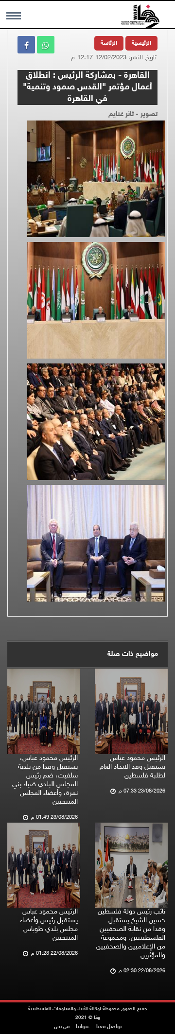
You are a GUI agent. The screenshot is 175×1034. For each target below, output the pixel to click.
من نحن (62, 1027)
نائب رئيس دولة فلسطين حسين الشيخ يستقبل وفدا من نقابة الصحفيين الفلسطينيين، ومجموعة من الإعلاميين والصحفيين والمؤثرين (130, 934)
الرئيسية (141, 43)
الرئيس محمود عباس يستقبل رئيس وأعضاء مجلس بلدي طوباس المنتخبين (49, 925)
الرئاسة (109, 43)
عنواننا (83, 1027)
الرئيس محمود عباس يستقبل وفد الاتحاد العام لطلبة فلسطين (132, 767)
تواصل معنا (109, 1027)
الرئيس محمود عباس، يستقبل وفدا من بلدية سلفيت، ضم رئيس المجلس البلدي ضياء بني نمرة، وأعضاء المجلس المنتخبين (45, 780)
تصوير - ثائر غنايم (133, 114)
